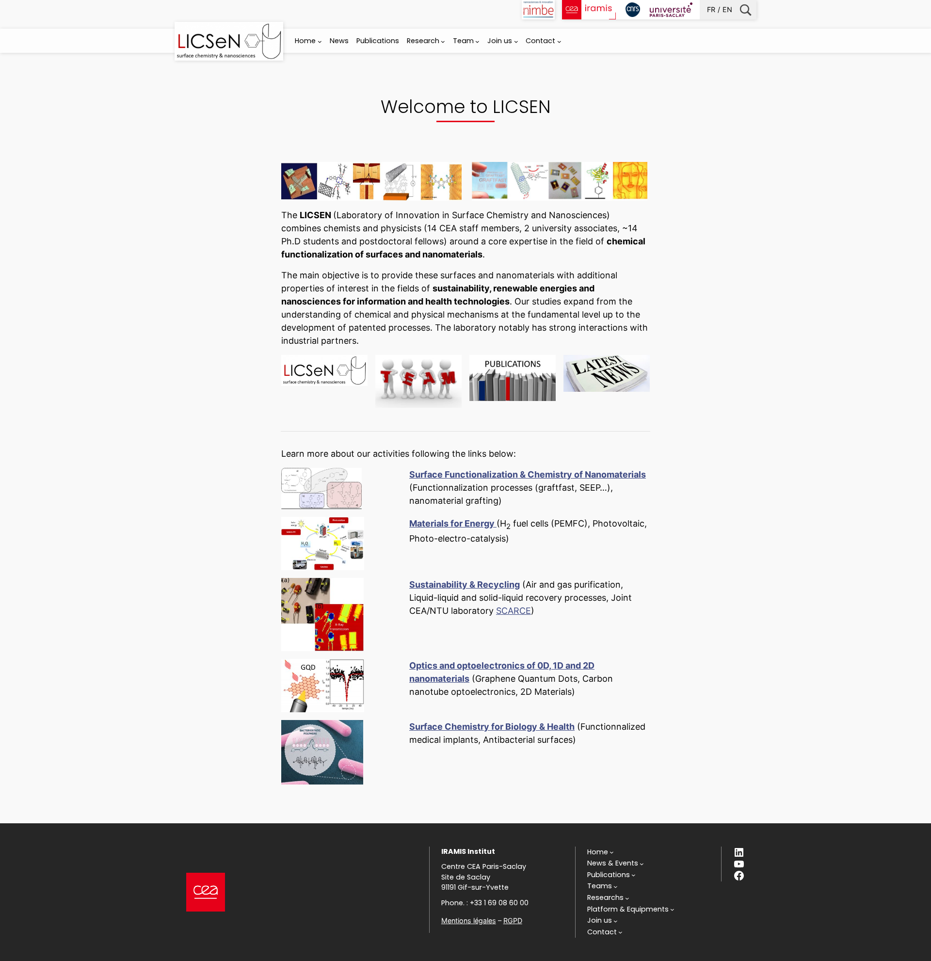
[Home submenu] (320, 41)
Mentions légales (468, 920)
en (727, 9)
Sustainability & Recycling (464, 584)
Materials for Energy (452, 523)
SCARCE (513, 611)
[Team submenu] (477, 41)
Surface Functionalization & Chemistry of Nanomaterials (527, 474)
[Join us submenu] (516, 41)
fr (711, 9)
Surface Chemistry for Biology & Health (492, 726)
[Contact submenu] (559, 41)
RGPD (512, 920)
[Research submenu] (443, 41)
